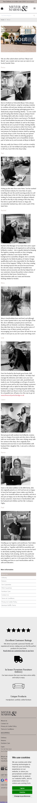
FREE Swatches (6, 588)
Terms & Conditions (7, 598)
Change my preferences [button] (22, 796)
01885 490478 (5, 785)
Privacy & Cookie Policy (9, 602)
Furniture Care (5, 591)
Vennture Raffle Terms (8, 605)
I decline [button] (22, 792)
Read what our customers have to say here (18, 651)
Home (2, 19)
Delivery (4, 578)
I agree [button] (22, 788)
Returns (3, 581)
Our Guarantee (6, 584)
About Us (4, 574)
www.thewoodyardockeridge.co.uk (12, 395)
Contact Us (5, 595)
